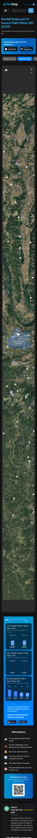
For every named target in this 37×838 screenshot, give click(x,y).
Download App (27, 4)
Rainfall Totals (25, 59)
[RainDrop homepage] (13, 4)
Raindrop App (9, 59)
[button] (11, 49)
